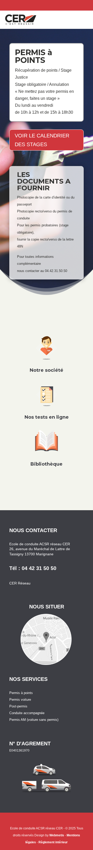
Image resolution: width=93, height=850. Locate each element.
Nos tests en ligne (47, 417)
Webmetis (56, 835)
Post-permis (18, 706)
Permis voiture (20, 700)
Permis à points (21, 693)
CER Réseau (19, 583)
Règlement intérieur (53, 842)
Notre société (46, 370)
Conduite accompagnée (26, 713)
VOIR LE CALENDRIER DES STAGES (42, 140)
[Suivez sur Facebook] (88, 4)
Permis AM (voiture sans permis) (33, 720)
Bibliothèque (46, 464)
